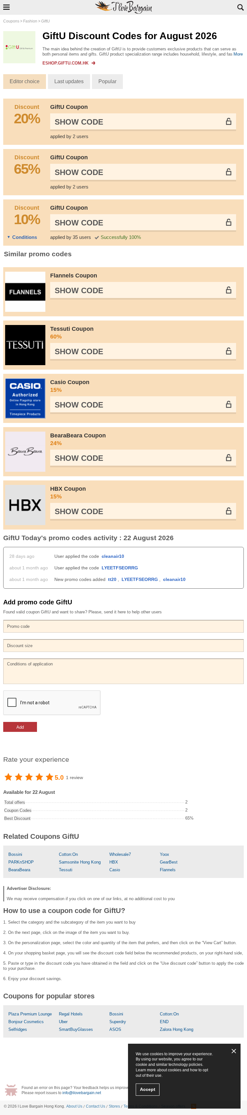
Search (240, 7)
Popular (107, 81)
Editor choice (25, 81)
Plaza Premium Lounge (30, 1014)
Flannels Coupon (73, 275)
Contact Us (95, 1106)
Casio (114, 869)
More (238, 54)
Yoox (164, 854)
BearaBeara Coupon (78, 439)
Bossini (15, 854)
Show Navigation (6, 7)
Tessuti (65, 869)
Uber (63, 1021)
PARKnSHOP (21, 862)
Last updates (69, 81)
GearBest (169, 862)
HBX (113, 862)
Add (20, 727)
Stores (114, 1106)
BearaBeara (19, 869)
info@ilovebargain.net (81, 1093)
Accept (147, 1089)
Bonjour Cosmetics (26, 1021)
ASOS (115, 1029)
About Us (74, 1106)
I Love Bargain (30, 1106)
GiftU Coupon (69, 107)
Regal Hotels (71, 1014)
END (164, 1021)
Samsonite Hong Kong (80, 862)
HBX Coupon (68, 493)
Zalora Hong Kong (176, 1029)
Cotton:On (68, 854)
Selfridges (17, 1029)
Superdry (117, 1021)
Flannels (168, 869)
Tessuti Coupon (72, 333)
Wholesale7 (120, 854)
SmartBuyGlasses (76, 1029)
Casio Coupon (69, 386)
